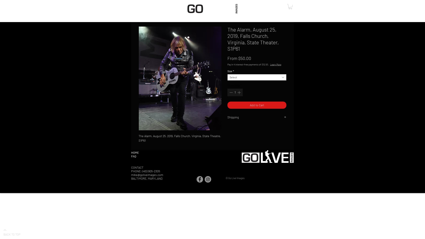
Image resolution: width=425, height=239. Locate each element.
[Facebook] (200, 179)
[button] (290, 6)
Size (230, 71)
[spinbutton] (235, 92)
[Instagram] (208, 179)
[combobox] (256, 77)
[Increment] (239, 92)
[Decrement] (231, 92)
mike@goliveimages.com (147, 175)
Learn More (275, 64)
